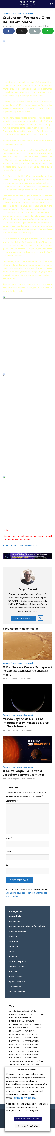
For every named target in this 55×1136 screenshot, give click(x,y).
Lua (11, 1031)
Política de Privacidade (24, 1097)
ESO (11, 1017)
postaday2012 (31, 1038)
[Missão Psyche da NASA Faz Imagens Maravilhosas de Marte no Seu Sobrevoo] (27, 698)
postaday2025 (31, 1058)
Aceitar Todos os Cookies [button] (27, 1118)
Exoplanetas (15, 1024)
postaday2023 (31, 1054)
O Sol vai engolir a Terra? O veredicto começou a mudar (23, 772)
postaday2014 (31, 1041)
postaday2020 (16, 1051)
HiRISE (5, 545)
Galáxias (28, 1024)
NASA (20, 545)
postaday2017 (31, 1044)
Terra (36, 1064)
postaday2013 (16, 1041)
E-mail (9, 851)
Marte (13, 545)
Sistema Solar (31, 545)
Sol (36, 1061)
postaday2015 (16, 1044)
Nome (9, 838)
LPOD (35, 1027)
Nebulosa (33, 1034)
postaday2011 (16, 1038)
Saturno (13, 1061)
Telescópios (25, 1064)
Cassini (12, 1014)
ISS (30, 1027)
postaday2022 (16, 1054)
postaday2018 (16, 1048)
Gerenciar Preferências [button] (27, 1126)
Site (7, 865)
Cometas (22, 1014)
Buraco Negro (29, 1011)
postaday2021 (31, 1051)
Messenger (14, 1034)
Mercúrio (27, 1031)
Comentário (12, 801)
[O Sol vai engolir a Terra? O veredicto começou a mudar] (27, 749)
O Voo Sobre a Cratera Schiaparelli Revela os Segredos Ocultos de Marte (27, 671)
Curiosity (33, 1014)
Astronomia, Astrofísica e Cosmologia (18, 13)
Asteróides (14, 1011)
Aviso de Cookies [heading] (28, 1069)
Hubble (12, 1027)
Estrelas (30, 1021)
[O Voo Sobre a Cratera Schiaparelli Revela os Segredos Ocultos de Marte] (27, 646)
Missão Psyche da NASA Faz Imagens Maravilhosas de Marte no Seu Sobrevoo (26, 722)
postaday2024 (16, 1058)
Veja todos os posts (23, 618)
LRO (41, 1027)
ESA (41, 1014)
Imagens (22, 1027)
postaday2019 (31, 1048)
